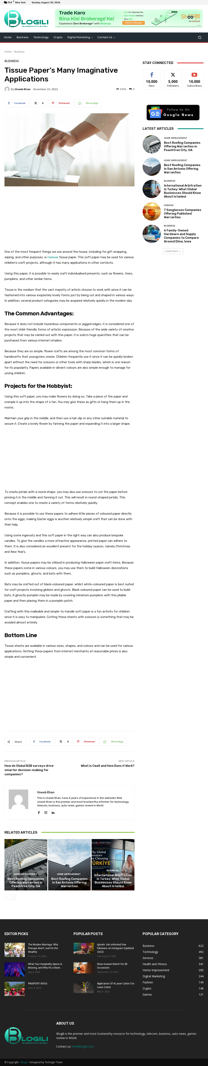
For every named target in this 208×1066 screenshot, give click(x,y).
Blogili (24, 1062)
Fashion (168, 205)
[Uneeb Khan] (7, 89)
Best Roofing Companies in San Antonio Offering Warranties (69, 882)
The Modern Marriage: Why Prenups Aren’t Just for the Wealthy (43, 948)
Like (152, 72)
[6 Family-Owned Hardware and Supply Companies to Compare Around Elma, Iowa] (152, 234)
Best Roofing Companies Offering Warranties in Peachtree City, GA (26, 882)
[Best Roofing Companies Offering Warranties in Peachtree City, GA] (25, 864)
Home (8, 51)
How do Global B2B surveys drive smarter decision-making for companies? (29, 770)
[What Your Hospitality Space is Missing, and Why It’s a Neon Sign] (14, 969)
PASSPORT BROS (37, 983)
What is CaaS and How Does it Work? (107, 766)
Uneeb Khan (23, 89)
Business (19, 51)
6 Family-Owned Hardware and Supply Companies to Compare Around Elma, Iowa (181, 236)
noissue (52, 257)
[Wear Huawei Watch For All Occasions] (84, 968)
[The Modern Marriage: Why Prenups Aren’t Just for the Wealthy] (14, 950)
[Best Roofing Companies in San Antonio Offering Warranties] (69, 864)
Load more (171, 251)
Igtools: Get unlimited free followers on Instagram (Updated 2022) (115, 948)
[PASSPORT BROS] (14, 989)
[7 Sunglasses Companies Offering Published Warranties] (152, 211)
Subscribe (194, 72)
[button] (199, 37)
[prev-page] (7, 897)
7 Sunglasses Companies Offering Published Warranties (182, 213)
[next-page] (13, 897)
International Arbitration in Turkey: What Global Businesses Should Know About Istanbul (113, 880)
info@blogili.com (83, 1046)
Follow (173, 72)
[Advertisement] (69, 220)
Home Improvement (25, 874)
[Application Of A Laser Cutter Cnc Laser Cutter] (84, 987)
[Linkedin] (52, 811)
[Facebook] (38, 811)
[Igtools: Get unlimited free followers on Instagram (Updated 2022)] (84, 948)
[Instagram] (45, 811)
